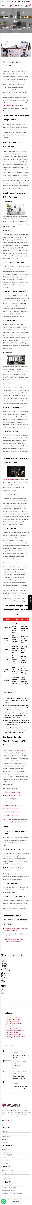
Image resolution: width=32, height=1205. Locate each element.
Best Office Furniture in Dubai (12, 815)
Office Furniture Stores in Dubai (12, 792)
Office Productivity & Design (11, 1032)
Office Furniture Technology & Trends (14, 1027)
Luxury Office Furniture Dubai (12, 809)
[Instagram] (6, 1120)
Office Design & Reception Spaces (13, 1019)
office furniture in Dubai (18, 822)
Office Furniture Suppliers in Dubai (13, 812)
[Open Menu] (2, 5)
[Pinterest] (9, 1120)
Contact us (6, 819)
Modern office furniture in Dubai (12, 479)
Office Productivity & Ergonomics (13, 1034)
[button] (3, 1201)
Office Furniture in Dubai (10, 74)
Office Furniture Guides (10, 1025)
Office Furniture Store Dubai (11, 799)
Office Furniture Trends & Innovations (13, 1029)
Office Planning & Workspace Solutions (14, 1030)
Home (15, 25)
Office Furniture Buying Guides (12, 1021)
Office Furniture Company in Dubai (13, 805)
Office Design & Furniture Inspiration (13, 1018)
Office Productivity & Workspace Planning (15, 1036)
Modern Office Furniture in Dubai (12, 795)
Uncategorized (8, 1038)
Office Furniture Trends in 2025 (4, 977)
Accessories (7, 1016)
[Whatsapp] (12, 1120)
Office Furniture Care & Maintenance (13, 1023)
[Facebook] (3, 1120)
